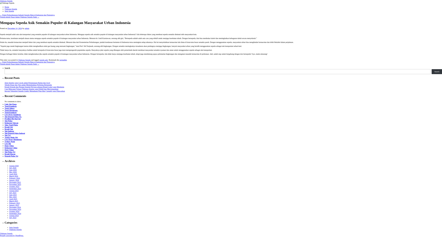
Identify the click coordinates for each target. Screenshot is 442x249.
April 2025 (13, 199)
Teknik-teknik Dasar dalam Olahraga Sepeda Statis (19, 17)
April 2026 (13, 174)
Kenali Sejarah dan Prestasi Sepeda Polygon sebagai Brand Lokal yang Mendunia (34, 87)
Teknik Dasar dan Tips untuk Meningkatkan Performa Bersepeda (28, 85)
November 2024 (15, 209)
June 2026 (13, 170)
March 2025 (13, 201)
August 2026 (14, 166)
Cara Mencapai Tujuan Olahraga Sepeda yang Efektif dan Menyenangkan (31, 89)
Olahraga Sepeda (6, 1)
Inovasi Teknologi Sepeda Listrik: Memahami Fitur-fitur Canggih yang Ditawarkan (35, 91)
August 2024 (14, 216)
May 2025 (13, 197)
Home (7, 7)
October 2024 (14, 211)
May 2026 (13, 172)
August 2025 (14, 191)
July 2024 (12, 218)
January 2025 (14, 205)
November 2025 (15, 184)
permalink (63, 60)
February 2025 (14, 203)
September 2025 (15, 189)
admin (27, 28)
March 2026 (13, 176)
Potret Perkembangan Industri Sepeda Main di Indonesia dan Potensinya (27, 15)
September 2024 (15, 214)
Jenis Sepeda (9, 11)
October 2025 (14, 187)
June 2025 (13, 195)
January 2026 (14, 180)
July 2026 (12, 168)
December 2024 (15, 207)
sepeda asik (43, 60)
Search (7, 68)
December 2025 (15, 182)
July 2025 (12, 193)
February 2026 (14, 178)
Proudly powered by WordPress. (12, 236)
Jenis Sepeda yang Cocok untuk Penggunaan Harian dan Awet (27, 83)
